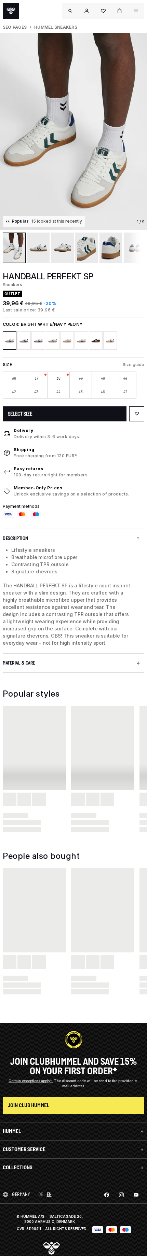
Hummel (12, 1131)
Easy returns (28, 468)
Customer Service (24, 1149)
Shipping (24, 449)
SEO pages (15, 27)
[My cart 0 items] (119, 11)
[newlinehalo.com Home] (11, 11)
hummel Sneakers (55, 27)
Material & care (19, 663)
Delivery (23, 430)
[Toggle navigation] (70, 11)
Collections (17, 1167)
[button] (87, 11)
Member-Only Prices (38, 487)
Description (15, 538)
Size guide (133, 364)
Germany (21, 1194)
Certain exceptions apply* (31, 1081)
